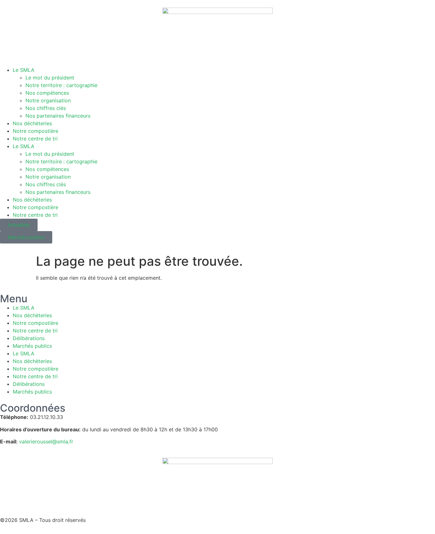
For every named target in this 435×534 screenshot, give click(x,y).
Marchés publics (32, 346)
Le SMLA (23, 70)
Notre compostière (35, 131)
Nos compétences (47, 93)
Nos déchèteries (32, 123)
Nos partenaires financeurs (57, 116)
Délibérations (29, 338)
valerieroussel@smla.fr (46, 441)
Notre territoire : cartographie (61, 85)
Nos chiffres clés (45, 108)
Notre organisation (48, 100)
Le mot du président (49, 77)
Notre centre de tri (35, 138)
